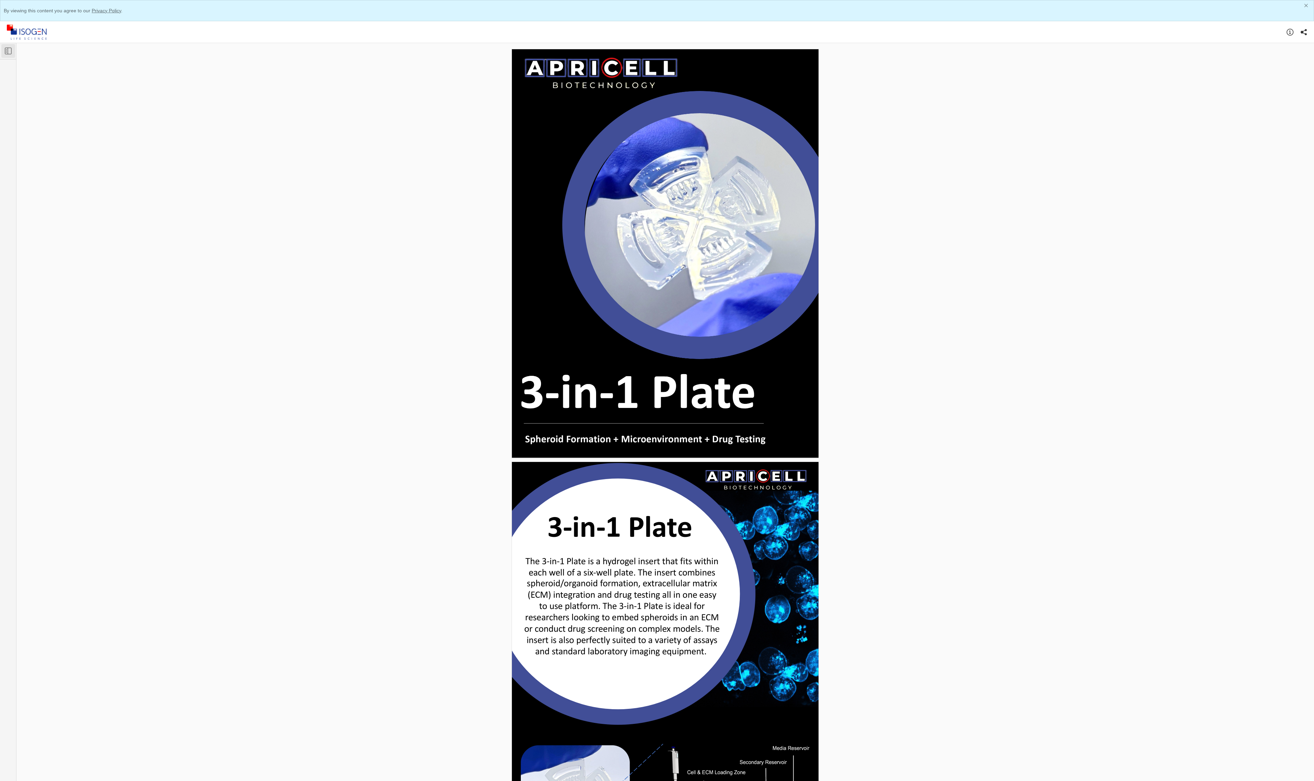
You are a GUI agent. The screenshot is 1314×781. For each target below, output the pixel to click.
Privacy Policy (106, 10)
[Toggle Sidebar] (8, 51)
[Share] (1304, 32)
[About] (1290, 32)
